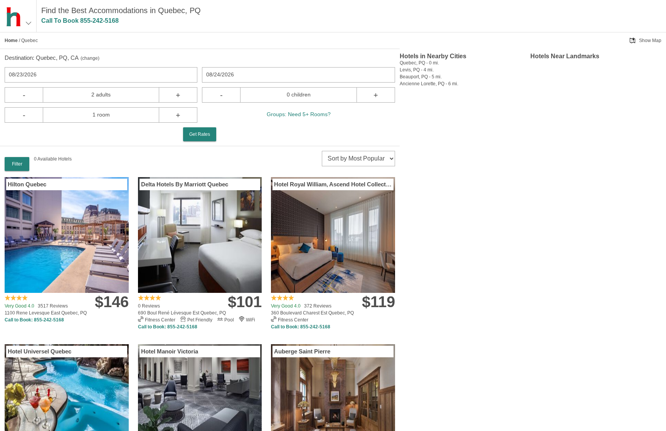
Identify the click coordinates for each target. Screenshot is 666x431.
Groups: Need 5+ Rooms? (299, 114)
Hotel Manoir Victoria (169, 351)
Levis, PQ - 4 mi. (417, 70)
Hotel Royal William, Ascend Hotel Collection (333, 184)
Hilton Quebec (27, 184)
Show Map (650, 40)
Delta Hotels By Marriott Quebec (184, 184)
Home (11, 40)
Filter (17, 164)
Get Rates (199, 134)
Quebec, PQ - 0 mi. (419, 63)
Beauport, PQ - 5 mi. (421, 76)
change (90, 58)
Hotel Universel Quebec (39, 351)
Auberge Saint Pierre (302, 351)
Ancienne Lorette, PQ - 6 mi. (429, 83)
